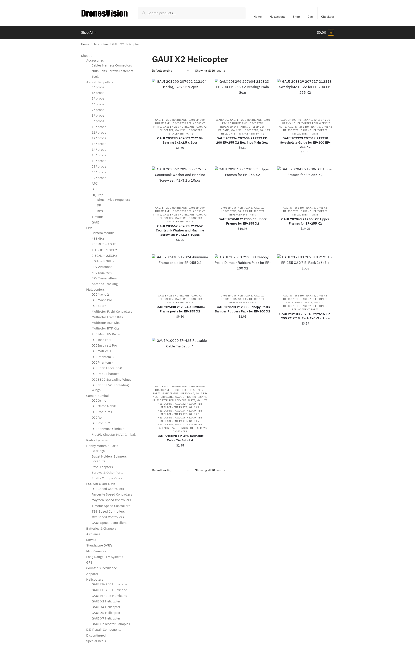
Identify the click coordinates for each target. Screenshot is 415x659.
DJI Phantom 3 (103, 357)
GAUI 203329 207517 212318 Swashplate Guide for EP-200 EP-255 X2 (305, 142)
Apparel (92, 574)
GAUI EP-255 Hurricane (179, 126)
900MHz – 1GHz (104, 244)
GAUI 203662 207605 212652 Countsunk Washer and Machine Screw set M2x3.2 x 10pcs (180, 230)
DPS (100, 211)
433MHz (98, 238)
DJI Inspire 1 (101, 340)
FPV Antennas (102, 267)
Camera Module (103, 233)
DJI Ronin (99, 417)
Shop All (87, 56)
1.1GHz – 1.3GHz (104, 250)
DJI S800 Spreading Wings (111, 379)
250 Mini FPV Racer (106, 334)
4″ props (98, 93)
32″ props (99, 178)
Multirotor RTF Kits (105, 328)
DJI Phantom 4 (103, 362)
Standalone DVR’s (99, 545)
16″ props (99, 161)
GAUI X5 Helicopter (106, 613)
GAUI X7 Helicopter (106, 618)
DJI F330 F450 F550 (107, 368)
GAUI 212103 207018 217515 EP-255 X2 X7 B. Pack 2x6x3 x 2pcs (305, 316)
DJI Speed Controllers (108, 489)
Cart (310, 17)
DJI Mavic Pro (102, 300)
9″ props (98, 121)
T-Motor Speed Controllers (111, 506)
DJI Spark (99, 306)
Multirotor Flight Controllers (112, 311)
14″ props (99, 149)
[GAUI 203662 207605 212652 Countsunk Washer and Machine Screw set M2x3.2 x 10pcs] (180, 183)
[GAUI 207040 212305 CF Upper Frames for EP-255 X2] (243, 183)
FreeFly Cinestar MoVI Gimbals (114, 434)
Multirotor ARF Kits (106, 323)
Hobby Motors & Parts (102, 446)
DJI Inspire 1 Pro (104, 345)
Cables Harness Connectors (112, 65)
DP (99, 205)
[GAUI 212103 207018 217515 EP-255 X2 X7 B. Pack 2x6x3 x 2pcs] (305, 271)
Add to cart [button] (180, 161)
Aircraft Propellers (99, 82)
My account (277, 17)
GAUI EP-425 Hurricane (109, 596)
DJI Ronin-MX (102, 412)
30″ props (99, 172)
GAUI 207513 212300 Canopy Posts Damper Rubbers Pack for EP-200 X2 (242, 309)
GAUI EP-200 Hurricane (171, 119)
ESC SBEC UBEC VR (100, 484)
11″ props (99, 132)
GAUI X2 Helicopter (244, 130)
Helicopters (101, 44)
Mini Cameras (96, 551)
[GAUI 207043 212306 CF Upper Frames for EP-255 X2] (305, 183)
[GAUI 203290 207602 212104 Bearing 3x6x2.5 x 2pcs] (180, 96)
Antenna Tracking (105, 284)
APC (95, 183)
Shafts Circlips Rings (107, 478)
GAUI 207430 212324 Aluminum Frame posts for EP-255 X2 (180, 309)
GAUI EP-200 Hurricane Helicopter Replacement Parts (179, 123)
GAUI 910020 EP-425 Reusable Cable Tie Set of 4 (180, 438)
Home (258, 17)
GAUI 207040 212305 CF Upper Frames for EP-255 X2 (243, 221)
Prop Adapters (102, 467)
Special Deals (96, 641)
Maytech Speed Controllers (111, 500)
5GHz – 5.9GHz (103, 261)
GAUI (95, 222)
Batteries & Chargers (101, 528)
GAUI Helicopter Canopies (111, 624)
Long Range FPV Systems (104, 557)
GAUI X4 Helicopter (106, 607)
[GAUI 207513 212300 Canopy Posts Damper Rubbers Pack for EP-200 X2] (243, 271)
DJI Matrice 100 (103, 351)
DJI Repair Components (103, 629)
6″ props (98, 104)
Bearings (221, 119)
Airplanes (93, 534)
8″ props (98, 115)
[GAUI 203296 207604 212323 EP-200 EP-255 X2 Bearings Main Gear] (243, 96)
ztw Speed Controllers (108, 517)
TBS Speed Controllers (108, 511)
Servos (91, 540)
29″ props (99, 166)
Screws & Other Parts (107, 472)
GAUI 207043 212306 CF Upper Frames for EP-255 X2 (305, 221)
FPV (89, 228)
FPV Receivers (102, 273)
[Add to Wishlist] (203, 84)
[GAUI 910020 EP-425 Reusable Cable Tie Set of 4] (180, 359)
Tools (95, 76)
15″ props (99, 155)
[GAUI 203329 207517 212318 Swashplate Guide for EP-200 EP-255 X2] (305, 96)
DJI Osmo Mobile (104, 406)
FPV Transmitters (104, 278)
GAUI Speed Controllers (109, 523)
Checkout (327, 17)
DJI (94, 189)
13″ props (99, 144)
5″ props (98, 98)
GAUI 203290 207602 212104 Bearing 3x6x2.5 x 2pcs (180, 140)
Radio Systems (97, 440)
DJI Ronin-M (101, 423)
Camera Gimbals (98, 396)
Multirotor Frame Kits (107, 317)
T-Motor (97, 217)
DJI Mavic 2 (100, 294)
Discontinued (96, 635)
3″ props (98, 87)
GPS (89, 562)
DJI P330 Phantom (106, 374)
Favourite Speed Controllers (112, 494)
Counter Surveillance (101, 568)
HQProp (97, 195)
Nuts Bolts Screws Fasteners (112, 71)
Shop (296, 17)
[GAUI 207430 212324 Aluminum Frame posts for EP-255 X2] (180, 271)
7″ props (98, 110)
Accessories (95, 60)
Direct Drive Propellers (113, 200)
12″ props (99, 138)
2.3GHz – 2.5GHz (104, 255)
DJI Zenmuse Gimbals (108, 429)
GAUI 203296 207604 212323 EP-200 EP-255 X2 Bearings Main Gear (242, 140)
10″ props (99, 127)
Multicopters (95, 289)
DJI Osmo (99, 400)
